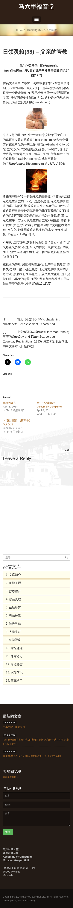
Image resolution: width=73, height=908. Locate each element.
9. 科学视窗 (13, 640)
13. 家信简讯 (14, 672)
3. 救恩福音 (13, 591)
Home (19, 30)
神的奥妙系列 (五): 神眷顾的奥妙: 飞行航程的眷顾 (32, 755)
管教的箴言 (9, 402)
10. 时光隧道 (14, 648)
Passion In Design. (27, 900)
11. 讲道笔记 (14, 656)
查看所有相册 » (10, 777)
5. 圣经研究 (13, 607)
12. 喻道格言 (14, 664)
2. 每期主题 (13, 583)
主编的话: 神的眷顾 (14, 727)
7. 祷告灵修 (13, 623)
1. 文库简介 (13, 574)
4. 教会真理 (13, 599)
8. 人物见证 (13, 631)
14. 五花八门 (14, 680)
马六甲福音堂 (36, 6)
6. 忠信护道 (13, 615)
